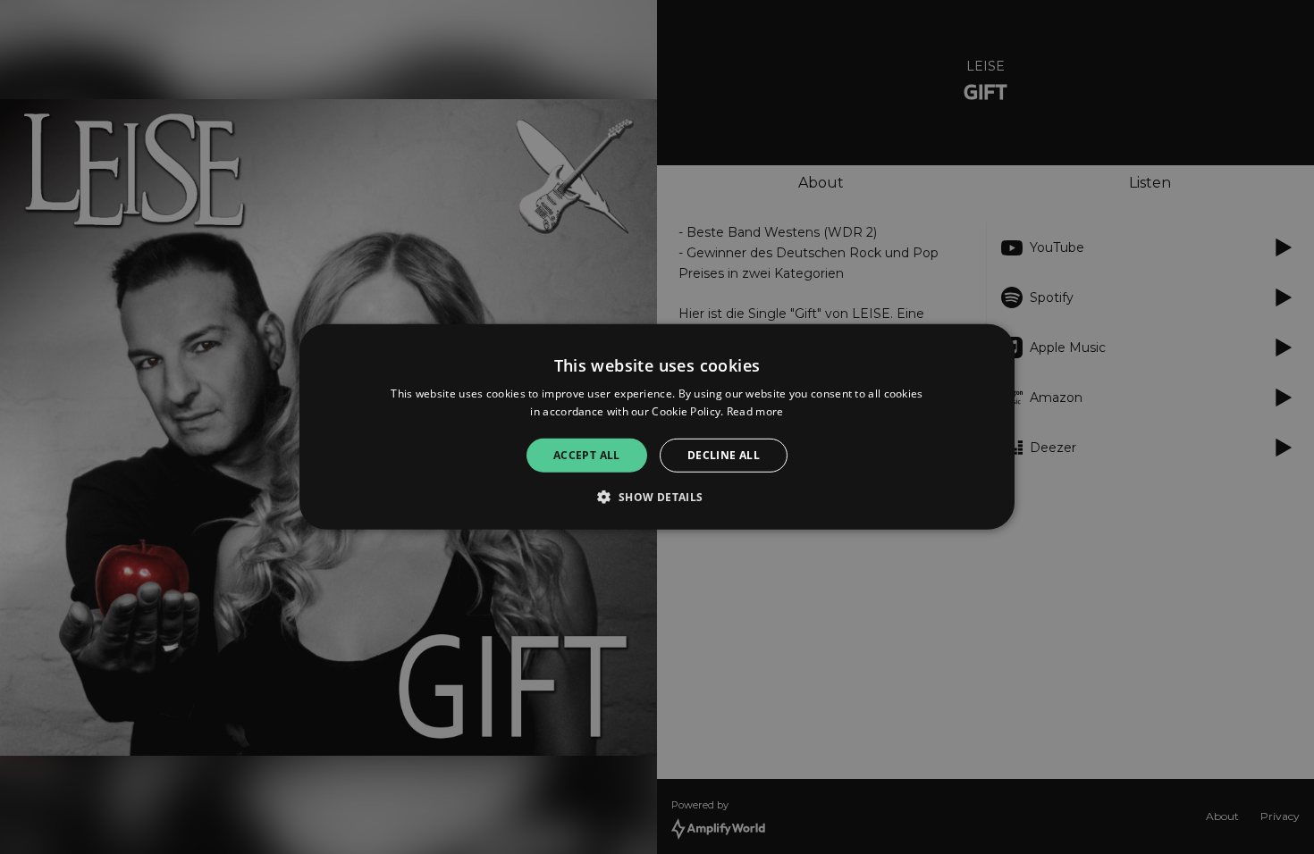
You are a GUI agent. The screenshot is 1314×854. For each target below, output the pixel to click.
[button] (657, 496)
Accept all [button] (586, 455)
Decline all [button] (723, 455)
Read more (755, 411)
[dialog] (657, 427)
